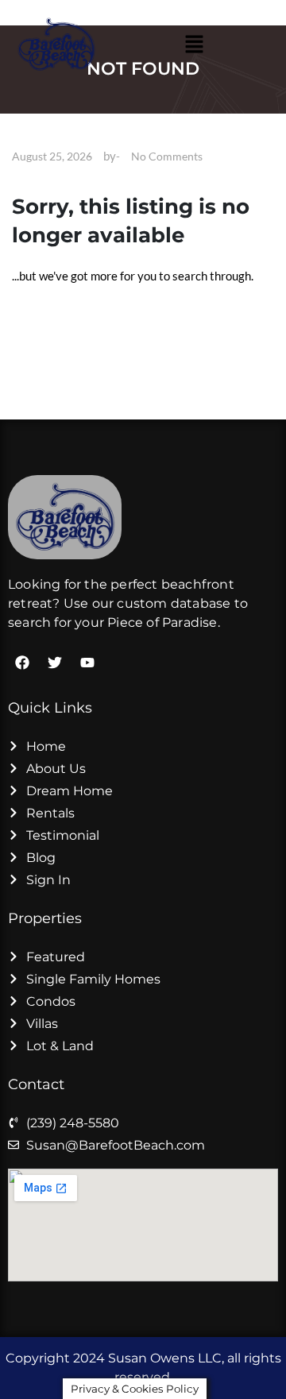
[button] (194, 44)
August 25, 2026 (52, 156)
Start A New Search (73, 316)
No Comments (167, 156)
